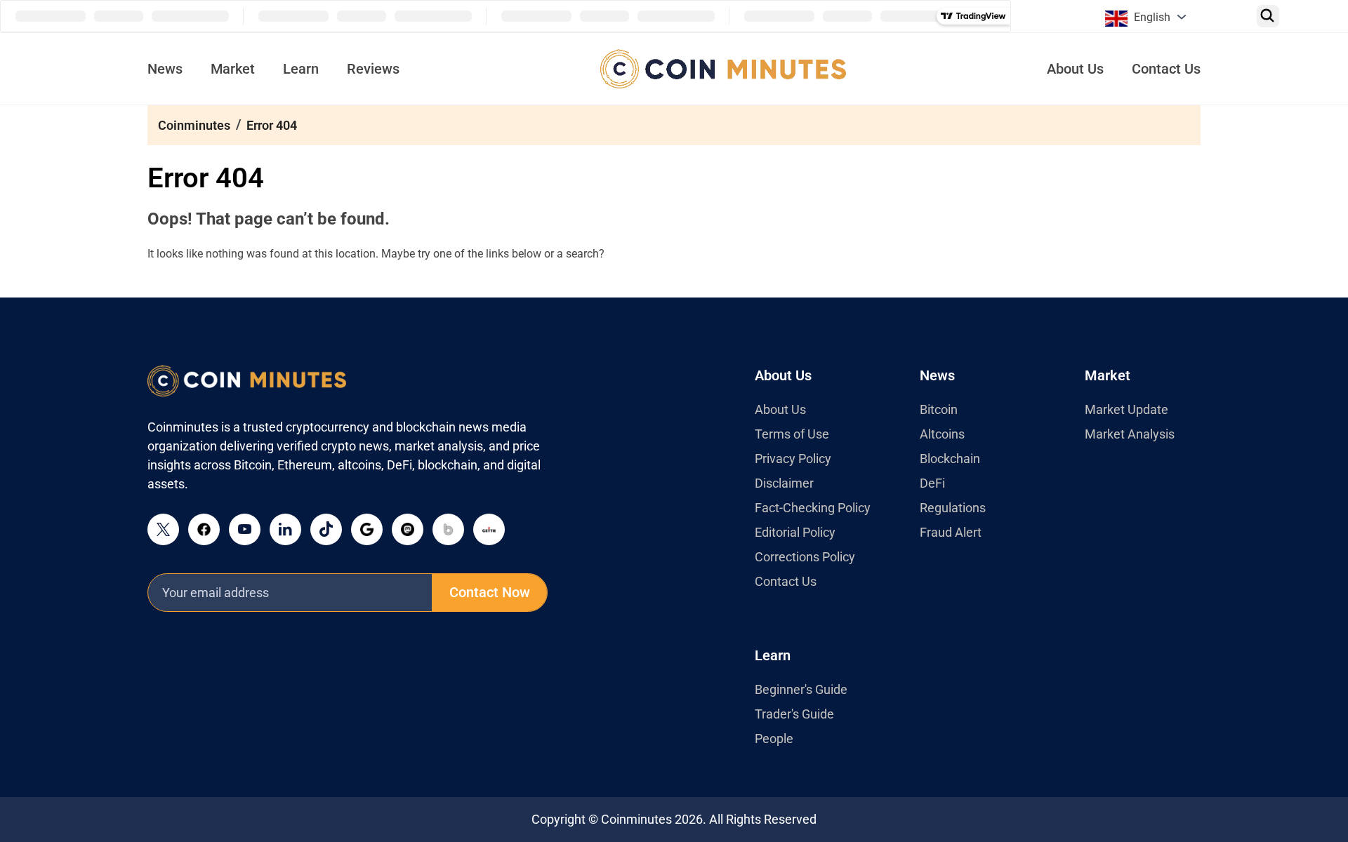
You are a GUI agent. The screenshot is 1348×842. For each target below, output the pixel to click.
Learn (301, 68)
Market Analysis (1130, 434)
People (774, 738)
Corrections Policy (805, 556)
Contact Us (1166, 68)
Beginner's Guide (801, 689)
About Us (1075, 68)
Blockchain (950, 458)
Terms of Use (792, 434)
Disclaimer (784, 483)
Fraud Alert (951, 532)
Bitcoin (939, 409)
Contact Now (489, 592)
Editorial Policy (795, 532)
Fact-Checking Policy (813, 507)
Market (233, 68)
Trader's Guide (794, 714)
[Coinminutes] (723, 68)
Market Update (1126, 409)
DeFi (932, 483)
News (165, 68)
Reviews (373, 68)
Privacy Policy (793, 458)
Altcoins (942, 434)
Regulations (953, 507)
